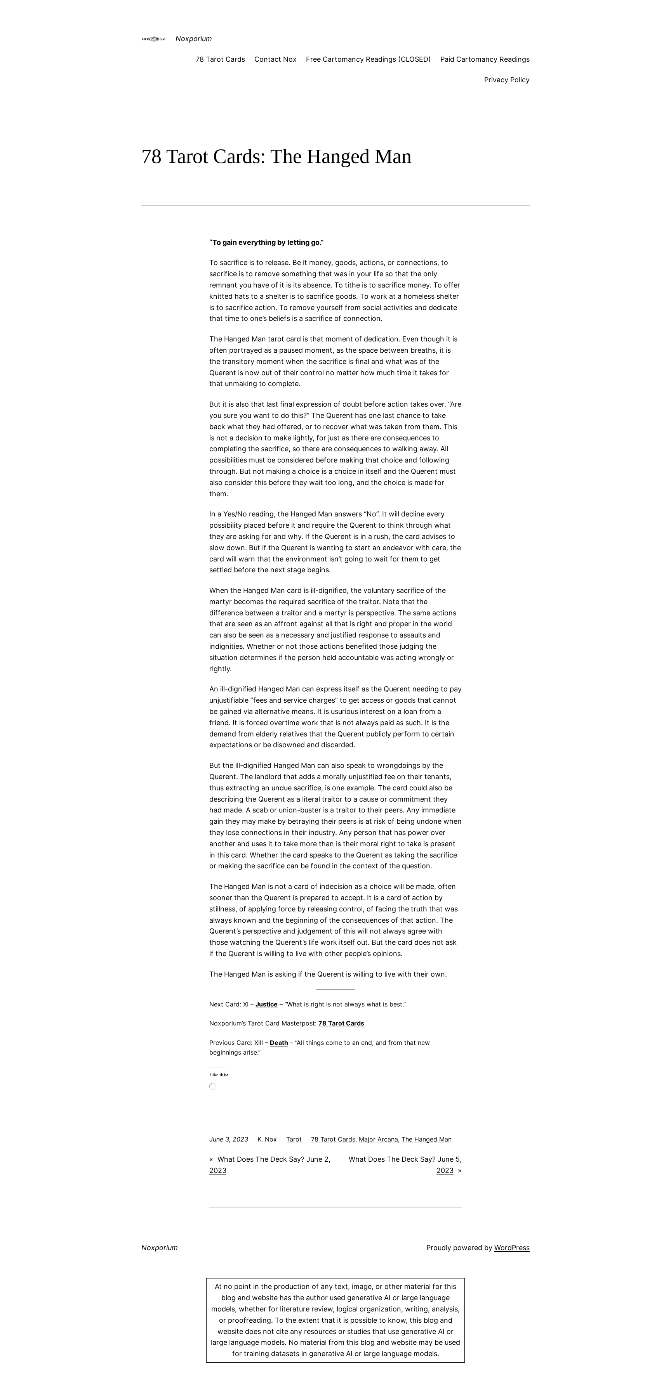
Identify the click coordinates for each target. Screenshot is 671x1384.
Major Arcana (378, 1139)
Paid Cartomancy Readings (485, 59)
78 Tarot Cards (220, 59)
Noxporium (194, 39)
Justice (267, 1004)
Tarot (294, 1139)
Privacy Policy (507, 80)
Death (279, 1042)
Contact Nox (275, 59)
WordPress (512, 1248)
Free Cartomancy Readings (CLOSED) (368, 59)
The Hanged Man (427, 1139)
